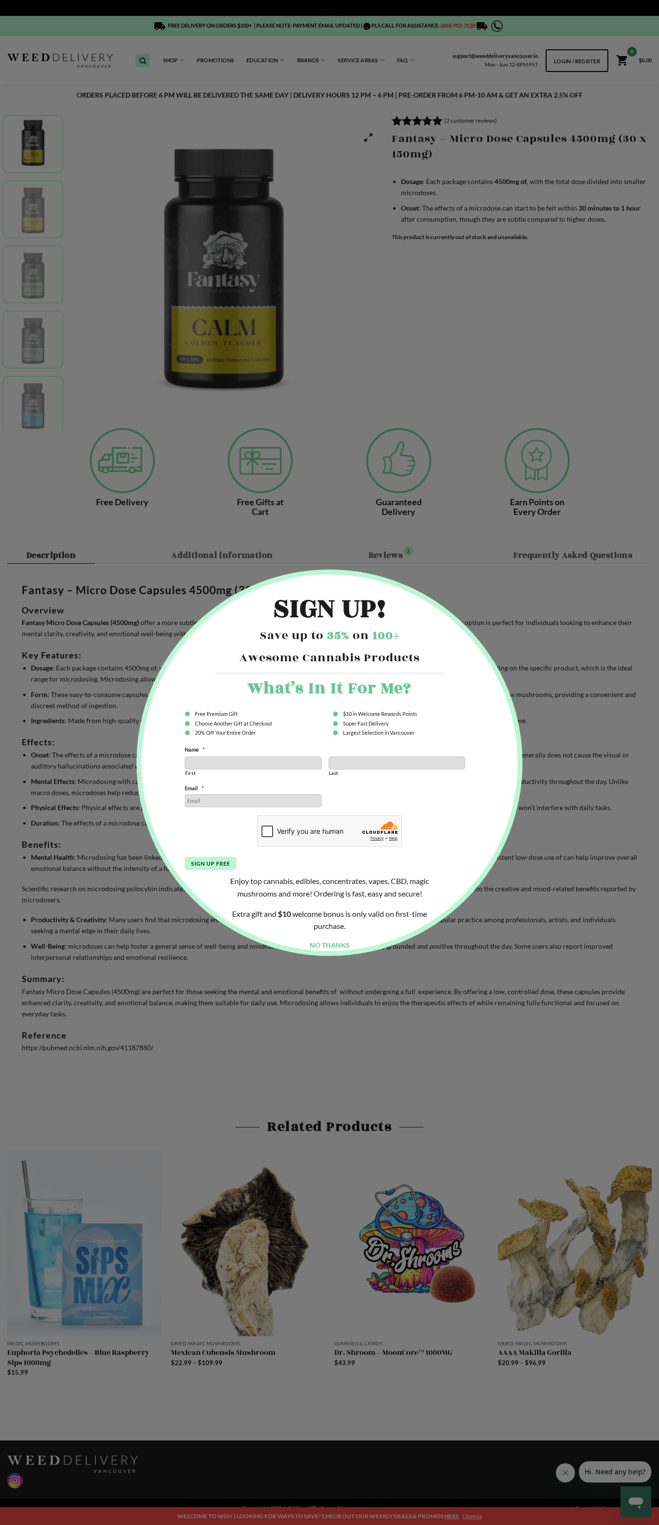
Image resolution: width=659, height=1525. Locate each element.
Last (334, 773)
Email (194, 788)
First (190, 773)
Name (195, 749)
